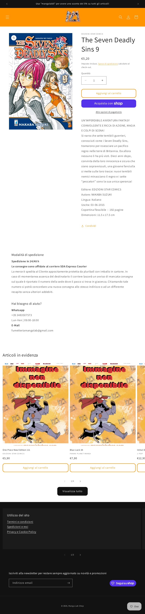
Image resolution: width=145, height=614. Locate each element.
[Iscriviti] (68, 583)
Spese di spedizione (108, 63)
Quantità (85, 73)
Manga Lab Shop (76, 606)
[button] (7, 17)
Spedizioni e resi (17, 527)
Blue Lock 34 (76, 450)
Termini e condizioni (20, 522)
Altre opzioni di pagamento (109, 112)
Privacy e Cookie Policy (21, 532)
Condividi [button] (90, 225)
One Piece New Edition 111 (16, 450)
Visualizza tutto (72, 491)
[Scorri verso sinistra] (65, 481)
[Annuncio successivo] (138, 4)
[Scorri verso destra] (80, 481)
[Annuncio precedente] (7, 4)
